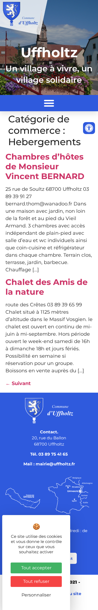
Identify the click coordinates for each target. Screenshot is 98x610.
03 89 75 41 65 (53, 454)
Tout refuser (36, 581)
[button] (49, 103)
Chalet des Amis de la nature (46, 287)
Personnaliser (36, 595)
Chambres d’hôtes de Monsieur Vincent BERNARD (44, 166)
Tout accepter (36, 567)
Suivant (18, 383)
